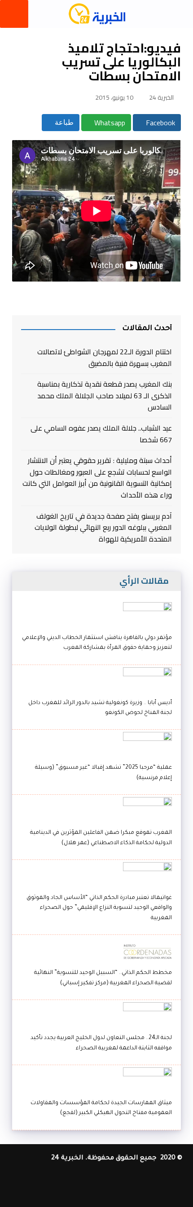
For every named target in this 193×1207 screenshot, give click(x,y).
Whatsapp (108, 122)
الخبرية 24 (161, 97)
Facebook (159, 122)
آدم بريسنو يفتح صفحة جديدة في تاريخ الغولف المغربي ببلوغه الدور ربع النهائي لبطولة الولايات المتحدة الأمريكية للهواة (103, 528)
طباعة (63, 122)
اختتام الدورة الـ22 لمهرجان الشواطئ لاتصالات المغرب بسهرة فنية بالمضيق (104, 357)
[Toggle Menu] (14, 14)
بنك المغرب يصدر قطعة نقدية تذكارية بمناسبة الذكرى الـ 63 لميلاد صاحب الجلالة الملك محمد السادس (104, 396)
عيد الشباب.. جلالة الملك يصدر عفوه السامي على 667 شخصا (101, 434)
